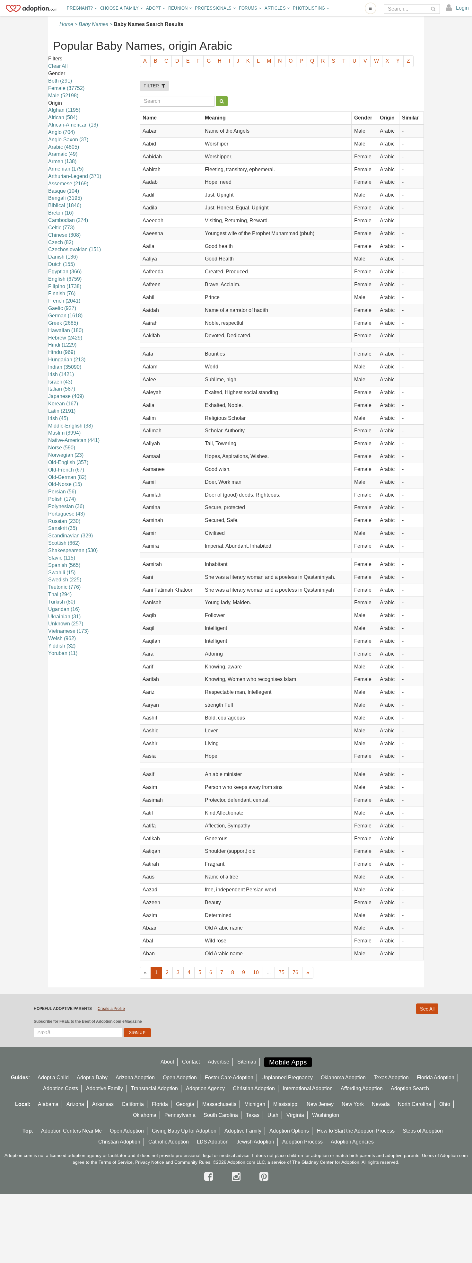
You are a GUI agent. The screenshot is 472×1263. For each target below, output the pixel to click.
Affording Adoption (362, 1088)
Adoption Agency (205, 1088)
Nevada (381, 1104)
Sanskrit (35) (62, 528)
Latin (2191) (61, 411)
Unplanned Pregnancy (287, 1077)
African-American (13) (73, 125)
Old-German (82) (67, 477)
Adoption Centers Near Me (71, 1131)
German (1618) (65, 315)
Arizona (75, 1104)
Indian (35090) (64, 367)
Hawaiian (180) (65, 330)
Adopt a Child (53, 1077)
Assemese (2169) (68, 183)
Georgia (185, 1104)
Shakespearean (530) (73, 550)
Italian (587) (61, 389)
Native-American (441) (74, 440)
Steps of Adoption (423, 1131)
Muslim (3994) (64, 433)
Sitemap (246, 1061)
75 (281, 972)
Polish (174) (62, 499)
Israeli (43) (60, 381)
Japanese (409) (66, 396)
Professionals (214, 8)
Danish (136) (63, 257)
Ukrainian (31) (64, 616)
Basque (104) (63, 191)
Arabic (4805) (63, 147)
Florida (160, 1104)
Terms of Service (116, 1162)
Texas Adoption (391, 1077)
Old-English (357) (68, 462)
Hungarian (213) (66, 359)
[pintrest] (263, 1176)
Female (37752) (66, 88)
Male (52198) (63, 95)
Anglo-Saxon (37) (68, 139)
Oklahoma (144, 1115)
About (167, 1061)
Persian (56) (62, 491)
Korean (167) (63, 403)
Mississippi (286, 1104)
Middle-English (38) (70, 425)
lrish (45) (58, 418)
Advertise (218, 1061)
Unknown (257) (65, 623)
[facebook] (210, 1176)
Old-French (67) (66, 470)
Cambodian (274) (68, 220)
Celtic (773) (61, 227)
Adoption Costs (60, 1088)
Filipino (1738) (64, 286)
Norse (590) (61, 447)
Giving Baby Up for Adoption (184, 1131)
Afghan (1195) (64, 110)
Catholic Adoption (168, 1141)
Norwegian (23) (65, 455)
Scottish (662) (64, 543)
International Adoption (308, 1088)
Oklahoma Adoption (343, 1077)
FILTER (153, 85)
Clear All (58, 66)
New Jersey (320, 1104)
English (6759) (65, 279)
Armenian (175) (65, 169)
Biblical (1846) (64, 205)
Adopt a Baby (92, 1077)
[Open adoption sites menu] (370, 8)
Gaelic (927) (62, 308)
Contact (191, 1061)
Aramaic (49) (62, 154)
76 (295, 972)
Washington (325, 1115)
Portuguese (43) (66, 514)
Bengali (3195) (65, 198)
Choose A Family (120, 8)
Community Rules (192, 1162)
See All (427, 1008)
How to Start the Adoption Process (356, 1131)
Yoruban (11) (62, 653)
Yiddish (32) (61, 646)
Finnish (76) (61, 293)
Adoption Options (289, 1131)
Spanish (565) (64, 565)
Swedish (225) (64, 579)
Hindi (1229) (62, 345)
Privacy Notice (149, 1162)
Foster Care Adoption (229, 1077)
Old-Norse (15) (65, 484)
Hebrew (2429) (65, 337)
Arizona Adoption (135, 1077)
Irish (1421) (61, 374)
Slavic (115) (61, 558)
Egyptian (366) (65, 271)
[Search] (434, 9)
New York (353, 1104)
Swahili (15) (61, 572)
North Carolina (414, 1104)
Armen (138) (62, 161)
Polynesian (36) (66, 506)
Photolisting (309, 8)
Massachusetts (219, 1104)
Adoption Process (302, 1141)
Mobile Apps (288, 1062)
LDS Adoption (213, 1141)
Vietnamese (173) (68, 631)
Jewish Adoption (255, 1141)
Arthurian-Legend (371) (74, 176)
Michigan (254, 1104)
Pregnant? (80, 8)
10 (256, 972)
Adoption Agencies (352, 1141)
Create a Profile (111, 1008)
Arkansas (103, 1104)
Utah (272, 1115)
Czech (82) (60, 242)
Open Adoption (180, 1077)
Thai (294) (60, 594)
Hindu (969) (61, 352)
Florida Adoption (435, 1077)
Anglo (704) (61, 132)
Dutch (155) (61, 264)
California (133, 1104)
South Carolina (221, 1115)
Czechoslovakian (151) (74, 249)
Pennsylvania (180, 1115)
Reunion (178, 8)
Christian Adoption (254, 1088)
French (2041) (64, 301)
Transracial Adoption (154, 1088)
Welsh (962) (62, 638)
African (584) (62, 117)
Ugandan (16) (64, 609)
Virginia (295, 1115)
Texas (252, 1115)
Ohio (444, 1104)
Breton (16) (61, 213)
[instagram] (237, 1176)
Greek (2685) (63, 323)
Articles (276, 8)
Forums (249, 8)
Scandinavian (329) (70, 535)
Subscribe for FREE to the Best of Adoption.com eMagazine (88, 1021)
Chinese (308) (64, 235)
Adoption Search (410, 1088)
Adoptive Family (104, 1088)
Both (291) (60, 81)
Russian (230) (64, 521)
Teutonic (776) (64, 587)
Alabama (48, 1104)
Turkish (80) (61, 602)
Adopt (154, 8)
